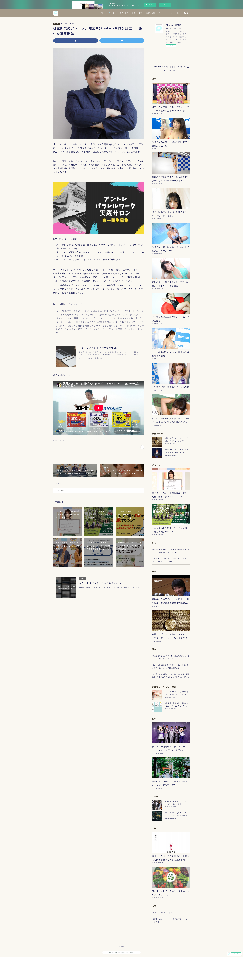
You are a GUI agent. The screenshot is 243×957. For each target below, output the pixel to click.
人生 (160, 13)
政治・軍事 (124, 13)
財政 (134, 13)
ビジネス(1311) (58, 440)
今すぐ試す (150, 4)
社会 (178, 13)
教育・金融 (150, 13)
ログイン (165, 4)
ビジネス (169, 13)
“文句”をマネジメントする (162, 912)
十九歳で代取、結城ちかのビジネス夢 (170, 386)
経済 (141, 13)
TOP (101, 13)
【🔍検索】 (111, 13)
